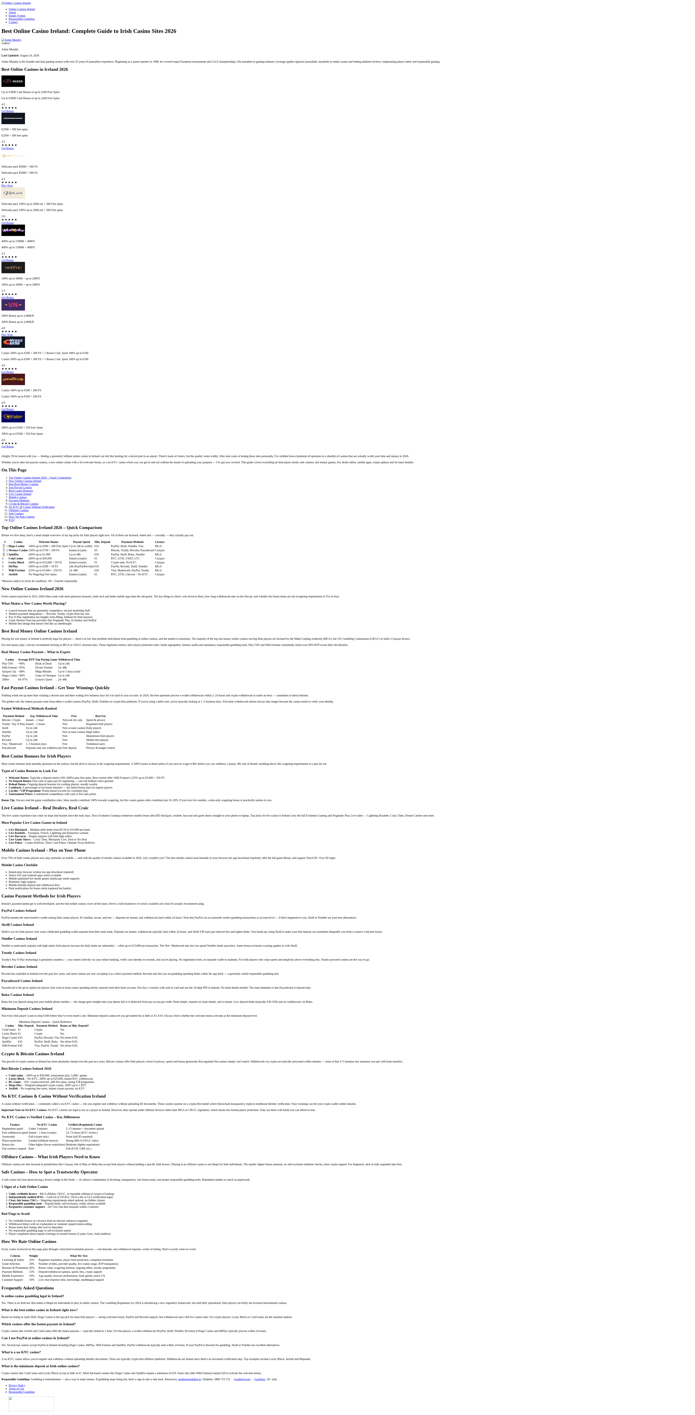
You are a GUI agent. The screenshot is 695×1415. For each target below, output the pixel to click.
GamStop (259, 1379)
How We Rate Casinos (22, 516)
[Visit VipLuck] (13, 197)
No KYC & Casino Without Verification (32, 507)
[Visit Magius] (13, 384)
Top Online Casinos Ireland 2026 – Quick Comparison (40, 477)
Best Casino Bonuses (21, 490)
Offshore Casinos (19, 510)
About (12, 12)
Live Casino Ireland (20, 493)
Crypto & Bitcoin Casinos (23, 503)
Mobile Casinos (18, 497)
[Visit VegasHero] (13, 346)
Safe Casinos (16, 513)
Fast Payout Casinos (20, 487)
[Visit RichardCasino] (13, 160)
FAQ (11, 520)
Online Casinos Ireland (22, 9)
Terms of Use (16, 1388)
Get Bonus (7, 111)
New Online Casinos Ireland (25, 480)
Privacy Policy (17, 1385)
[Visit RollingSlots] (13, 421)
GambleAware (242, 1379)
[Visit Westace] (13, 235)
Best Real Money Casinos (23, 484)
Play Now (7, 185)
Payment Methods (19, 500)
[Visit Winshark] (13, 123)
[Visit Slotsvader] (13, 85)
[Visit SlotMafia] (13, 272)
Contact (13, 22)
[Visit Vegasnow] (13, 309)
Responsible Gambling (22, 18)
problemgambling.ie (189, 1379)
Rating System (17, 15)
